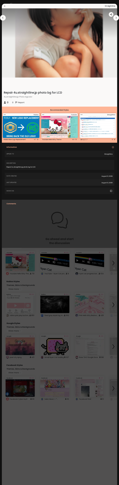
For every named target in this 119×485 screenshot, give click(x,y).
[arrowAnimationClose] (3, 18)
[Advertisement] (9, 242)
